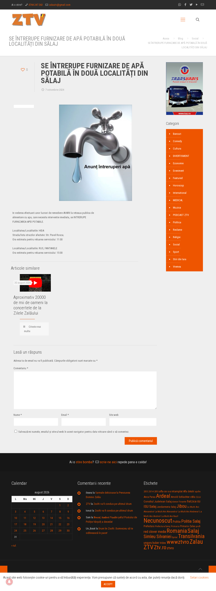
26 (34, 530)
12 (34, 518)
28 (51, 530)
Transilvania (191, 536)
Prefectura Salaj (162, 526)
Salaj (193, 530)
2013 (146, 491)
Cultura (177, 148)
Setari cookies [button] (199, 577)
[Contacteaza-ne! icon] (202, 5)
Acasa (166, 38)
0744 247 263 (36, 4)
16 (68, 518)
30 (68, 530)
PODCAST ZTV (181, 215)
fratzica (191, 501)
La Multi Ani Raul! (169, 516)
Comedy (177, 141)
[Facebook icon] (185, 5)
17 (15, 524)
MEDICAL (178, 200)
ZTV (88, 503)
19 (34, 524)
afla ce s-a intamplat (171, 491)
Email (65, 414)
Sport (176, 251)
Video (163, 542)
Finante (182, 501)
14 (51, 518)
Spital (174, 537)
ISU (198, 501)
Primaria (175, 526)
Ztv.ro (160, 547)
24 (15, 530)
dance (175, 501)
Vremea (177, 266)
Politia (177, 522)
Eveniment (178, 170)
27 (43, 530)
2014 (151, 491)
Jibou (181, 506)
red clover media (155, 532)
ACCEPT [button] (108, 584)
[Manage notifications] (9, 581)
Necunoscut (158, 520)
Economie (178, 163)
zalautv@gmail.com (59, 4)
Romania (177, 531)
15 (60, 518)
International (179, 192)
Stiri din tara (179, 259)
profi (198, 526)
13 (43, 518)
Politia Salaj (190, 521)
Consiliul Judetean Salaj (158, 501)
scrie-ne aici (108, 462)
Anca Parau (149, 496)
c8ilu (192, 496)
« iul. (13, 545)
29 (60, 530)
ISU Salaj (150, 506)
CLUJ (198, 497)
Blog (180, 38)
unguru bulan (151, 543)
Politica (177, 222)
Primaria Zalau (187, 526)
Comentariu (21, 368)
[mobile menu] (182, 19)
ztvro (170, 548)
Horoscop (178, 185)
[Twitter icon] (191, 5)
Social (195, 38)
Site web (114, 414)
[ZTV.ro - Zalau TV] (28, 19)
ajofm (198, 491)
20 (43, 524)
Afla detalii (188, 491)
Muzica (177, 207)
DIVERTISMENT (181, 156)
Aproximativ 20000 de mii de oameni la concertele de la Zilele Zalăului (31, 305)
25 (25, 530)
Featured (178, 178)
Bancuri (177, 133)
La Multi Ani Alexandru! (166, 511)
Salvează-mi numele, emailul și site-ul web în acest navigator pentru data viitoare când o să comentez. (73, 431)
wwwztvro (178, 541)
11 (25, 518)
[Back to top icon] (200, 569)
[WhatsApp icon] (179, 5)
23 (68, 524)
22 (60, 524)
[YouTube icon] (196, 5)
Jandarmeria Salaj (166, 506)
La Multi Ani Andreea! (188, 511)
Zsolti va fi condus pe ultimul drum (112, 503)
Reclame (177, 229)
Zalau (196, 541)
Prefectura (149, 526)
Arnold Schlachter (180, 496)
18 (25, 524)
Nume (18, 414)
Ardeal (163, 496)
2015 (156, 491)
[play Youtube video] (35, 283)
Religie (176, 237)
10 (15, 518)
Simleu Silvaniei (157, 536)
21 (51, 524)
